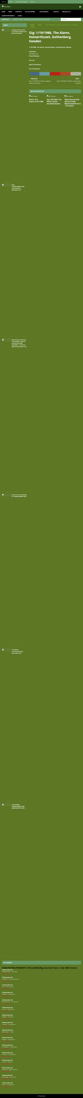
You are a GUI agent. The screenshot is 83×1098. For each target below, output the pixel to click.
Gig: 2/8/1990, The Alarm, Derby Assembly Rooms (54, 101)
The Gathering (30, 12)
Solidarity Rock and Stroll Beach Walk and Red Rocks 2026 (19, 31)
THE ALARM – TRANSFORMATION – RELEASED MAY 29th (18, 806)
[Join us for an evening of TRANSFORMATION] (6, 569)
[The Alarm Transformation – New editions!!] (6, 724)
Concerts (18, 12)
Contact (56, 12)
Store (20, 16)
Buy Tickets (6, 973)
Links (10, 2)
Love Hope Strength (21, 2)
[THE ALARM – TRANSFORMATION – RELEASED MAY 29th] (6, 879)
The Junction (12, 1077)
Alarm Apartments (8, 16)
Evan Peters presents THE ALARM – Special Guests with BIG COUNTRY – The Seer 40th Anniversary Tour (19, 343)
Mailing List (66, 12)
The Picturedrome (14, 979)
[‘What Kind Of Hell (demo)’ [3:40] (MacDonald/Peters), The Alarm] (72, 96)
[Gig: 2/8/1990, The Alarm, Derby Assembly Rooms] (55, 96)
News (10, 12)
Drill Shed (10, 1017)
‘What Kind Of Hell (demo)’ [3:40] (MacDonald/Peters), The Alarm (72, 102)
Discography (44, 12)
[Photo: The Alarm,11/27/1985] (37, 96)
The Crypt (14, 971)
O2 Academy (14, 1001)
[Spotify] (81, 2)
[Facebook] (73, 2)
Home (3, 12)
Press (32, 2)
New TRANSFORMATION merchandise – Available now (18, 187)
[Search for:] (71, 19)
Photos (4, 2)
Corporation (11, 994)
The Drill (9, 1062)
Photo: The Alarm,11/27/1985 (36, 100)
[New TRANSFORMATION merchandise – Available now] (6, 259)
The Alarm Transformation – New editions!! (18, 651)
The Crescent (9, 986)
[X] (77, 2)
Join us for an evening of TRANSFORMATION (19, 495)
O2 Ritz (12, 1032)
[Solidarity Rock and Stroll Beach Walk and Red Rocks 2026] (6, 104)
